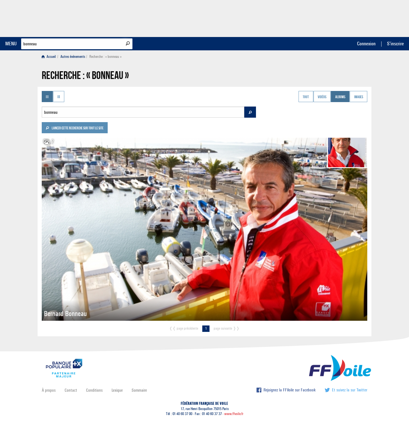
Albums (340, 97)
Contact (71, 390)
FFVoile (332, 17)
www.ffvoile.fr (233, 413)
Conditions (94, 390)
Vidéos (322, 97)
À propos (49, 390)
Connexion (366, 43)
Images (358, 97)
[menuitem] (50, 56)
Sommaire (139, 390)
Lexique (117, 390)
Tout (306, 97)
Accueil (51, 56)
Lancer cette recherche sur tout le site (77, 128)
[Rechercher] (128, 43)
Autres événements (72, 56)
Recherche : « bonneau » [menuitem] (105, 56)
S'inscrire (395, 43)
